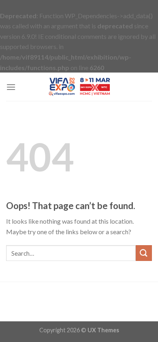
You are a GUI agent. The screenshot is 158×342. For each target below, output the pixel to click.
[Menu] (11, 87)
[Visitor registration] (79, 87)
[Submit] (144, 253)
